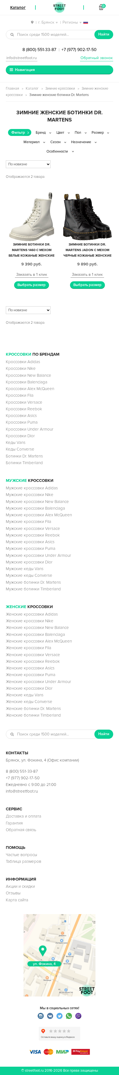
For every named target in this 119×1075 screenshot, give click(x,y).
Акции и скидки (20, 886)
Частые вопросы (21, 854)
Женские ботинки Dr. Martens (33, 708)
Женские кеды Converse (29, 701)
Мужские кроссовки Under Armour (38, 555)
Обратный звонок (97, 57)
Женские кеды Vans (24, 694)
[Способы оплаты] (59, 1053)
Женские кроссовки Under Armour (38, 681)
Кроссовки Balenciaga (26, 382)
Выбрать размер (31, 285)
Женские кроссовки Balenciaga (35, 634)
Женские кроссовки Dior (29, 688)
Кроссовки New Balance (28, 375)
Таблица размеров (23, 861)
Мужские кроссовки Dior (29, 562)
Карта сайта (17, 899)
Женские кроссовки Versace (33, 654)
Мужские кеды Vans (24, 568)
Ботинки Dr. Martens (24, 456)
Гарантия (14, 823)
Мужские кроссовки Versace (33, 528)
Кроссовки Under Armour (29, 429)
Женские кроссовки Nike (29, 620)
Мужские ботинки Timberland (33, 588)
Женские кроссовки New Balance (37, 627)
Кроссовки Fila (19, 395)
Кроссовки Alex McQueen (30, 388)
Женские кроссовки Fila (28, 647)
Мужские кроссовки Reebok (33, 535)
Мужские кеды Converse (29, 575)
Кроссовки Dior (20, 435)
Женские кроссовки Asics (30, 668)
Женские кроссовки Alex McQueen (39, 641)
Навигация (25, 69)
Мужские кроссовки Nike (29, 494)
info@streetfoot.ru (21, 57)
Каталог (32, 88)
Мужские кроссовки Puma (30, 548)
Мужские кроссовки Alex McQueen (39, 514)
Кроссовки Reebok (24, 408)
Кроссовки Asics (21, 415)
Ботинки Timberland (24, 462)
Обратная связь (21, 829)
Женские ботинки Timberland (33, 715)
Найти (103, 34)
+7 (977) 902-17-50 (79, 49)
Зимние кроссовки (60, 88)
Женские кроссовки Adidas (32, 614)
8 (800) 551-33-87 (39, 49)
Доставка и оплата (23, 816)
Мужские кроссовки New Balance (37, 501)
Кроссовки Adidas (23, 361)
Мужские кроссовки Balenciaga (35, 508)
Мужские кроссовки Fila (28, 521)
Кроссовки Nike (21, 368)
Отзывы (13, 893)
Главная (12, 88)
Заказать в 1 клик (31, 274)
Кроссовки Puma (22, 422)
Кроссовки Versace (24, 402)
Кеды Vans (15, 442)
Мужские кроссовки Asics (30, 541)
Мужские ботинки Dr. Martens (33, 582)
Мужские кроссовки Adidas (32, 487)
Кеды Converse (20, 449)
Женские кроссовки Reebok (33, 661)
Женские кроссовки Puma (30, 674)
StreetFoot (59, 7)
